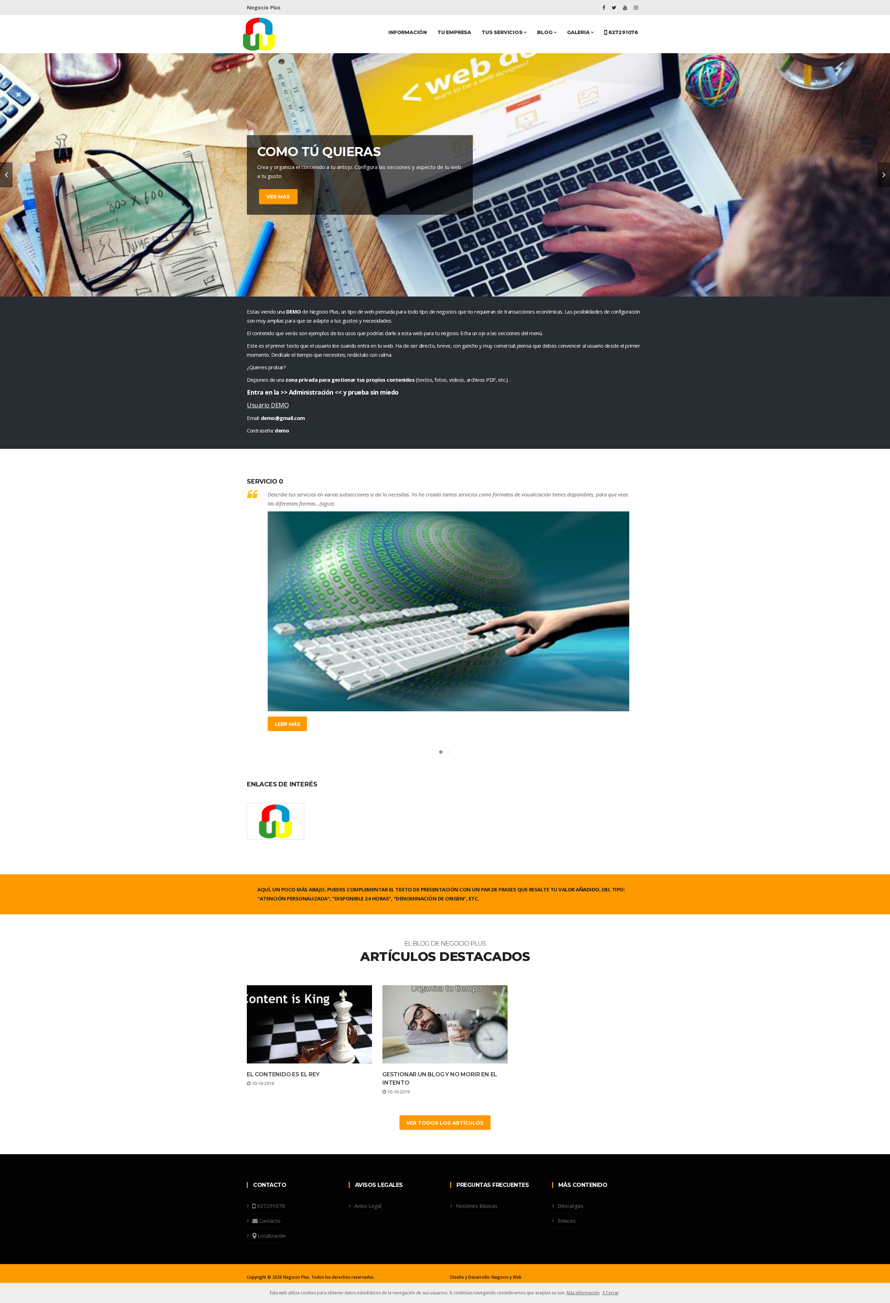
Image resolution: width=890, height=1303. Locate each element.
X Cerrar (610, 1293)
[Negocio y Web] (275, 821)
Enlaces (567, 1220)
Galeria (579, 32)
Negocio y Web (506, 1277)
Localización (272, 1235)
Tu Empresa (454, 32)
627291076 (622, 32)
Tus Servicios (503, 32)
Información (407, 32)
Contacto (270, 1220)
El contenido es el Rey (283, 1074)
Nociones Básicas (476, 1205)
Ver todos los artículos (445, 1123)
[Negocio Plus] (259, 33)
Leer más (287, 724)
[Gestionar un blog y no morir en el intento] (445, 1024)
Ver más (278, 196)
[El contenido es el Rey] (309, 1024)
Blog (545, 32)
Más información (583, 1293)
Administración (311, 392)
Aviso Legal (367, 1205)
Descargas (570, 1205)
